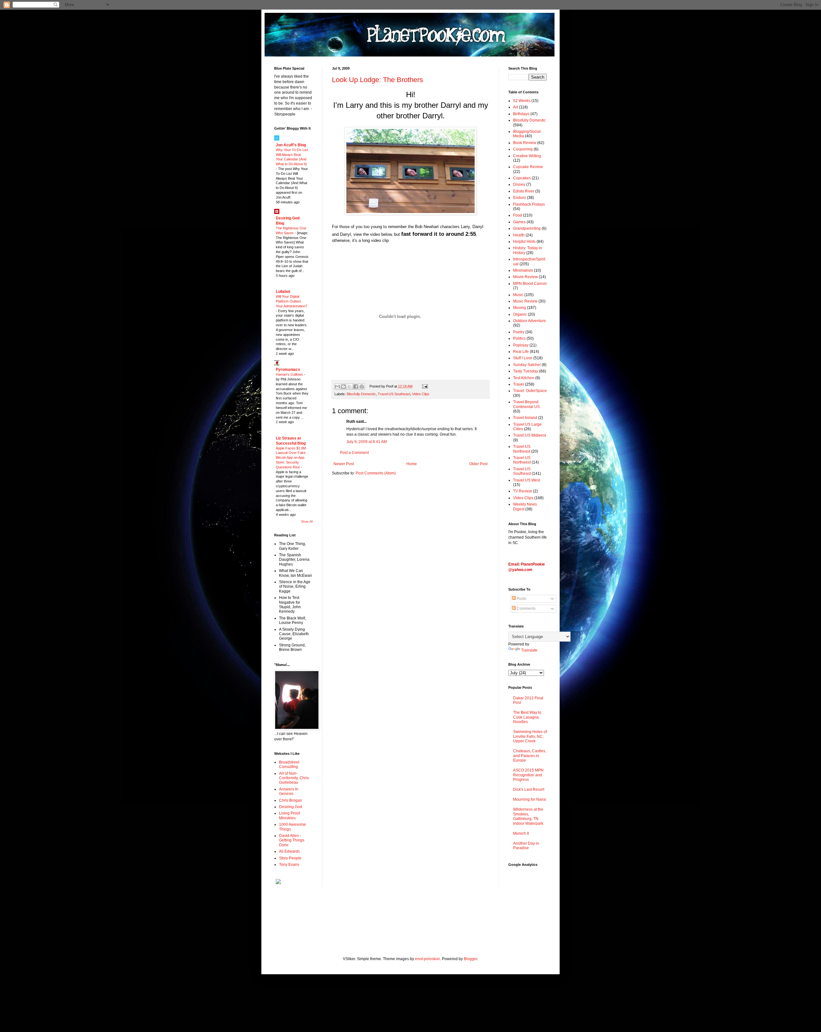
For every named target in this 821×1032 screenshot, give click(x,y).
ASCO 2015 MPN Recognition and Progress (528, 775)
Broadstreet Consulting (289, 764)
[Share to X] (349, 386)
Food (517, 215)
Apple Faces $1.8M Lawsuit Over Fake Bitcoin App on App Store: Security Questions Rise (291, 457)
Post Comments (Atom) (376, 473)
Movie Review (525, 277)
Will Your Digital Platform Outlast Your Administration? (291, 301)
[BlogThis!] (343, 386)
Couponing (523, 149)
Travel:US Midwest (529, 435)
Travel (518, 384)
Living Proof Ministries (289, 815)
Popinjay (521, 345)
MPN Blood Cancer (530, 283)
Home (411, 464)
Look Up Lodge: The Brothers (377, 80)
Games (519, 222)
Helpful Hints (524, 241)
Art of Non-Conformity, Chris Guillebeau (294, 778)
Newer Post (344, 464)
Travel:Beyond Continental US (526, 404)
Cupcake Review (528, 167)
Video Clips (420, 394)
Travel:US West (526, 480)
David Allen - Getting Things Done (291, 840)
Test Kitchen (523, 378)
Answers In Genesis (288, 791)
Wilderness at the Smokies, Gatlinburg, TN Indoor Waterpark (528, 816)
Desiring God (290, 807)
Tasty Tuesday (525, 371)
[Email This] (337, 386)
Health (519, 235)
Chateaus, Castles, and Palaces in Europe (529, 756)
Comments (526, 608)
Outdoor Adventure (529, 321)
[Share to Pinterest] (362, 386)
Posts (521, 598)
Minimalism (523, 270)
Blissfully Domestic (361, 394)
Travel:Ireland (525, 417)
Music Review (525, 301)
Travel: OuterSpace (530, 390)
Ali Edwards (289, 851)
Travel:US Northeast (521, 448)
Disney (519, 184)
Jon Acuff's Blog (291, 145)
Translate (529, 650)
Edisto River (523, 191)
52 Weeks (521, 100)
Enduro (519, 197)
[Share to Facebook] (355, 386)
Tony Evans (289, 864)
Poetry (518, 332)
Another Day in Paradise (526, 845)
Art (515, 107)
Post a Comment (354, 452)
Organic (520, 314)
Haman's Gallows (290, 374)
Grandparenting (527, 228)
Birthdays (521, 114)
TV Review (522, 491)
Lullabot (283, 291)
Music (518, 295)
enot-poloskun (427, 959)
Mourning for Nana (529, 799)
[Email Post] (423, 386)
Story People (290, 858)
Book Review (524, 143)
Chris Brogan (290, 800)
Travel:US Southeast (394, 394)
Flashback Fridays (529, 204)
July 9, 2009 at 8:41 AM (366, 441)
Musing (519, 307)
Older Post (478, 464)
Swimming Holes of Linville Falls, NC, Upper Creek (530, 736)
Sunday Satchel (527, 364)
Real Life (521, 351)
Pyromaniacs (288, 369)
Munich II (521, 833)
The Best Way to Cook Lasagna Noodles (527, 717)
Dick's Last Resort (528, 789)
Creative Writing (527, 156)
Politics (519, 338)
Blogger (470, 959)
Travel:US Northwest (522, 460)
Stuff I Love (522, 358)
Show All (307, 521)
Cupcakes (522, 178)
